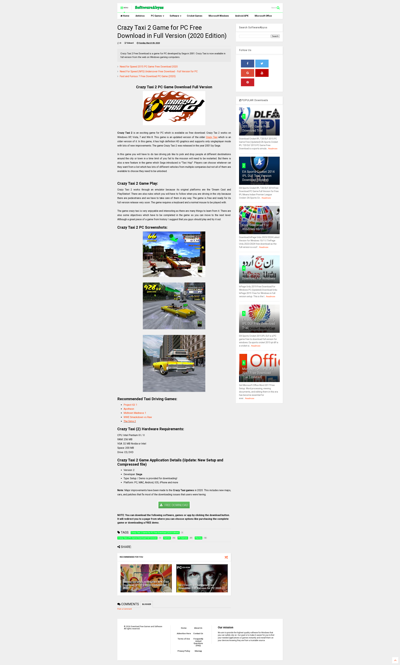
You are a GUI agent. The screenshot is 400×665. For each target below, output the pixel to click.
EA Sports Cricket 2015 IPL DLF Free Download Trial (258, 324)
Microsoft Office (263, 16)
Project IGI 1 (130, 404)
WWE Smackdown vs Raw (138, 417)
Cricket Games (194, 16)
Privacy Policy (184, 651)
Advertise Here (184, 633)
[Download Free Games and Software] (149, 8)
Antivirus (140, 16)
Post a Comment (124, 609)
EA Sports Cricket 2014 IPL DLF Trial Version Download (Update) (258, 176)
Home (125, 16)
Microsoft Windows (219, 16)
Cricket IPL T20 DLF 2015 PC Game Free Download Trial (256, 126)
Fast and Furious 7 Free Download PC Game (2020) (148, 76)
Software (174, 16)
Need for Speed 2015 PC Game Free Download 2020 (149, 66)
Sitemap (198, 651)
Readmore (272, 149)
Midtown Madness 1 (135, 412)
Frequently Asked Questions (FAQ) (198, 642)
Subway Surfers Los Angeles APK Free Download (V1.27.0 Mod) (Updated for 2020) (146, 585)
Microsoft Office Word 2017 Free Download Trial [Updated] (257, 373)
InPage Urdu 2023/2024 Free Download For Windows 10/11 (258, 225)
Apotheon (129, 408)
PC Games (156, 16)
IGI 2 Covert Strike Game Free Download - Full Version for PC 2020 (200, 587)
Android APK (241, 16)
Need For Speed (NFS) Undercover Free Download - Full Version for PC (159, 71)
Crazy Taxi (212, 137)
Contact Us (198, 633)
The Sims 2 (130, 421)
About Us (198, 628)
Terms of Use (184, 639)
